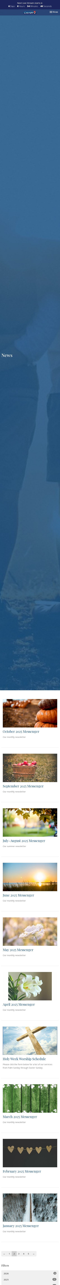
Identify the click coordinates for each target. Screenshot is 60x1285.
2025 (29, 1279)
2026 (29, 1273)
